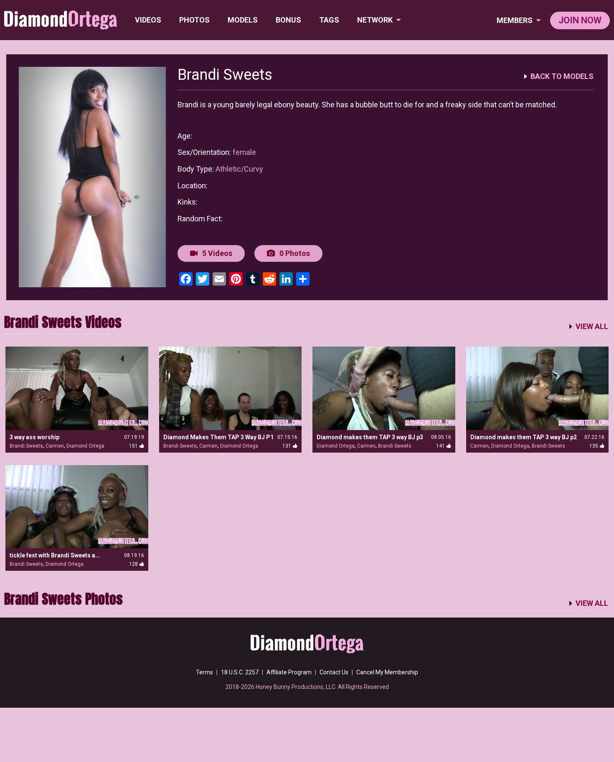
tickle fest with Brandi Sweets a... (55, 555)
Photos (194, 19)
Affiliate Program (289, 672)
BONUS (288, 19)
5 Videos (216, 253)
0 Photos (294, 253)
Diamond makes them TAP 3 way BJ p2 (523, 437)
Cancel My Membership (387, 672)
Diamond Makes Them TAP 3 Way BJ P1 (218, 437)
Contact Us (334, 672)
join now (579, 20)
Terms (204, 672)
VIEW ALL (592, 326)
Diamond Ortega (85, 446)
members (515, 20)
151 (133, 446)
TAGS (329, 19)
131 (286, 446)
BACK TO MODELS (562, 76)
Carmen (55, 446)
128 (133, 564)
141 (440, 446)
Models (243, 19)
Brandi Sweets (26, 446)
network (375, 19)
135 (593, 446)
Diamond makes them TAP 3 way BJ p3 (370, 437)
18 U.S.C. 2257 (240, 672)
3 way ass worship (34, 437)
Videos (148, 19)
